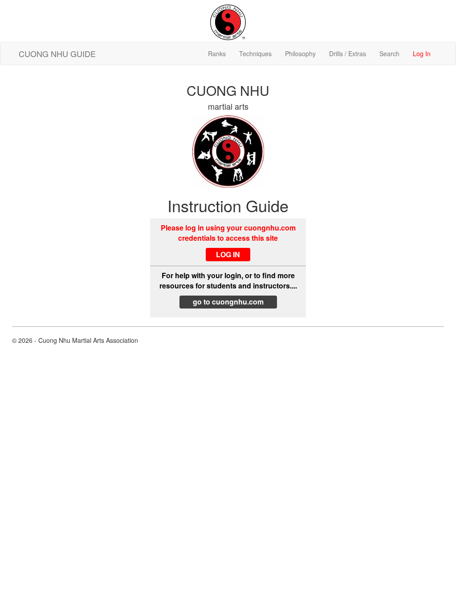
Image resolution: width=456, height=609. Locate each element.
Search (389, 53)
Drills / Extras (347, 53)
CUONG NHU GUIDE (57, 53)
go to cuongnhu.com (228, 301)
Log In (422, 53)
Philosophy (300, 53)
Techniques (255, 53)
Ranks (217, 53)
